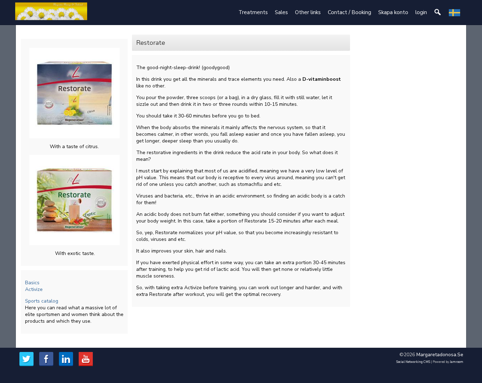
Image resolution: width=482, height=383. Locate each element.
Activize (34, 289)
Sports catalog (42, 301)
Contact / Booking (349, 12)
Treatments (253, 12)
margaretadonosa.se (439, 354)
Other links (308, 12)
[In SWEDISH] (454, 12)
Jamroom (456, 362)
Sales (281, 12)
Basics (32, 282)
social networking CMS (413, 362)
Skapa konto (393, 12)
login (421, 12)
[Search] (437, 12)
